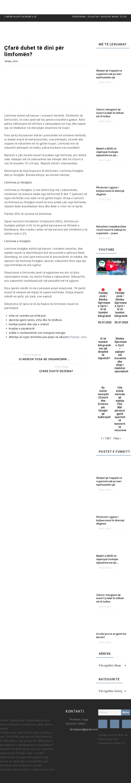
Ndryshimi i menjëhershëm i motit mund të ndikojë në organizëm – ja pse (111, 230)
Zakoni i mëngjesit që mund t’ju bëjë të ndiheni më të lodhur (110, 113)
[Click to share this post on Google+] (52, 106)
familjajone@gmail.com (84, 729)
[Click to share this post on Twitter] (40, 106)
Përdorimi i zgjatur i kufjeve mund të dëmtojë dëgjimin (110, 191)
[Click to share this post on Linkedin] (64, 106)
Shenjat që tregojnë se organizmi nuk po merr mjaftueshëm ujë (109, 74)
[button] (103, 302)
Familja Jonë (78, 337)
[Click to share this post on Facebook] (28, 106)
